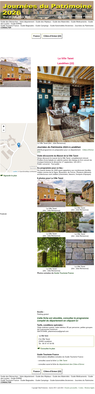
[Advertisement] (29, 47)
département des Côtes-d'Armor (71, 364)
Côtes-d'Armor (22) (52, 36)
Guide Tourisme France (64, 273)
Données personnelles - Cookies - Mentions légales (79, 388)
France (36, 36)
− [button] (3, 130)
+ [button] (3, 126)
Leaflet (15, 171)
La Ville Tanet (62, 360)
